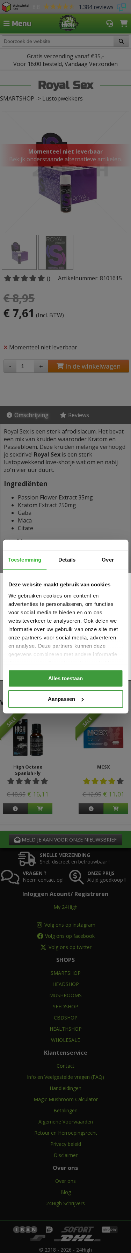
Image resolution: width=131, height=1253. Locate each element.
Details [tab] (66, 560)
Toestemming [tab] (24, 560)
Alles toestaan (65, 678)
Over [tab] (108, 560)
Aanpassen (61, 699)
